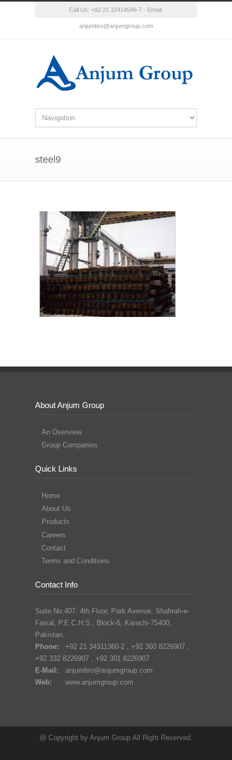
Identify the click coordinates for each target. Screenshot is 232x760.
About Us (56, 509)
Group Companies (70, 445)
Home (51, 496)
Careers (54, 535)
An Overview (61, 432)
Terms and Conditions (76, 561)
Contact (54, 548)
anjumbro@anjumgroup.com (116, 26)
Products (56, 521)
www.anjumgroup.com (99, 682)
